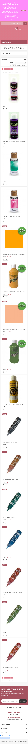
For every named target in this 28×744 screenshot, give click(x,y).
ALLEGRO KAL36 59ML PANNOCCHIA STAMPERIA (13, 404)
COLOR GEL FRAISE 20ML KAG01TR (10, 667)
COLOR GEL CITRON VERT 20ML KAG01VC (12, 630)
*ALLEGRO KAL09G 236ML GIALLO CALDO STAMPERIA (14, 254)
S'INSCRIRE (22, 701)
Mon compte (4, 732)
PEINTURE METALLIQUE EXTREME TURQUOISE (13, 179)
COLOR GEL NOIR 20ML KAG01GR (10, 442)
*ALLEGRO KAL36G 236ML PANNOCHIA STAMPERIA (14, 291)
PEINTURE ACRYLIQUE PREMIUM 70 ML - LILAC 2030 (14, 104)
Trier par (11, 62)
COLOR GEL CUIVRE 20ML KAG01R (10, 479)
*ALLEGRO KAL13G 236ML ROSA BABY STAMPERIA (14, 329)
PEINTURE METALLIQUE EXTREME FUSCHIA (12, 216)
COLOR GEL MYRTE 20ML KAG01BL (10, 555)
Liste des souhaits (20, 35)
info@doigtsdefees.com (14, 712)
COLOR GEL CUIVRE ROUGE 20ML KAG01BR (12, 592)
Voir (10, 65)
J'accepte (23, 10)
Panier (18, 29)
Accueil (4, 47)
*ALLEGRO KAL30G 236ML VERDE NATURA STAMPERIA (14, 367)
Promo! (4, 226)
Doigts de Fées (13, 741)
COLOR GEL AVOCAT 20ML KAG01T (10, 517)
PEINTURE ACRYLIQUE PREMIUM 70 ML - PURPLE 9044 (14, 141)
